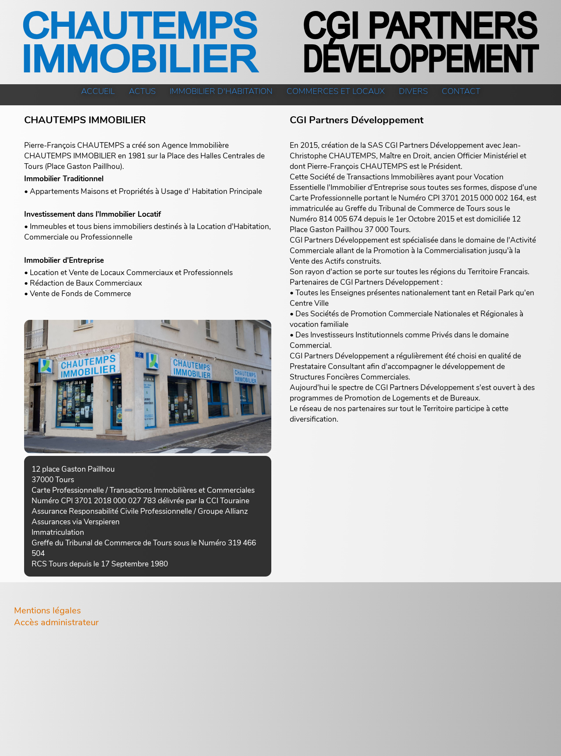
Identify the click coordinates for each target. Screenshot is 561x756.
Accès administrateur (56, 622)
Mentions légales (47, 610)
